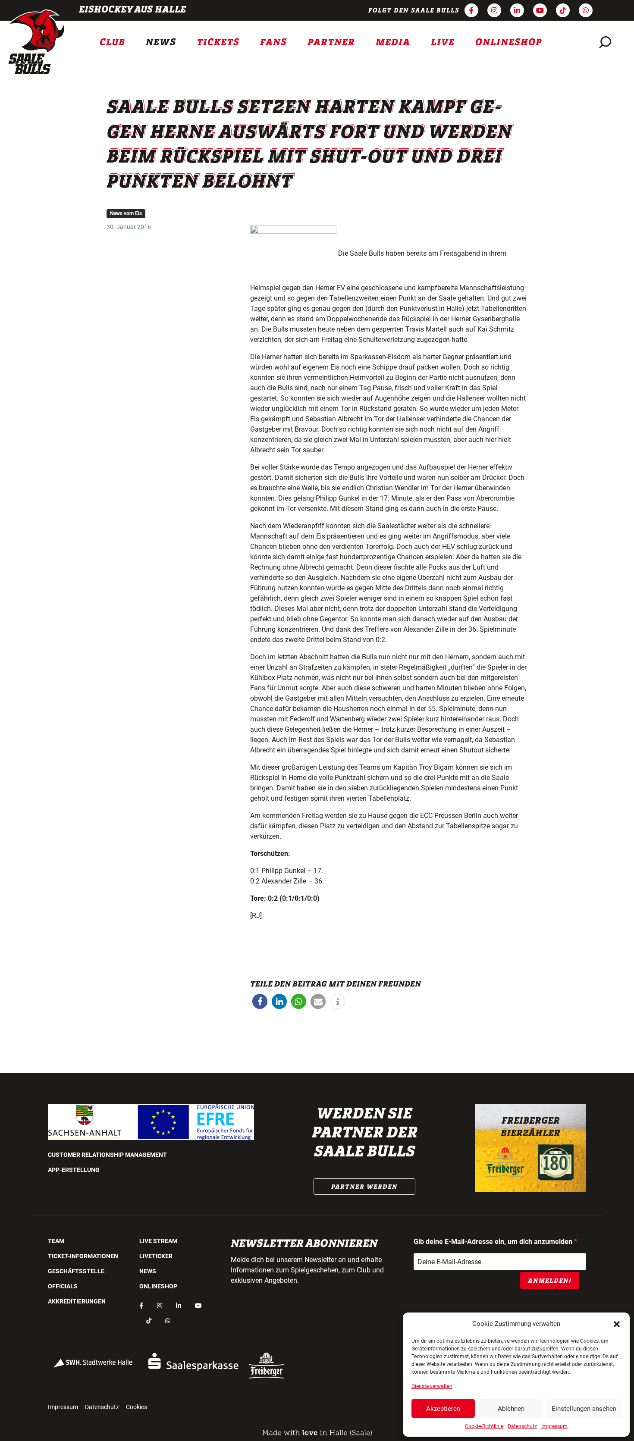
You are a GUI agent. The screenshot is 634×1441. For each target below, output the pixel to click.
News (161, 42)
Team (56, 1240)
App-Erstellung (74, 1169)
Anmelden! (549, 1280)
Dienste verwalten (431, 1386)
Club (112, 42)
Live (443, 42)
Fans (273, 42)
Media (393, 42)
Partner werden (364, 1186)
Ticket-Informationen (83, 1256)
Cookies (136, 1406)
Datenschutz (522, 1426)
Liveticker (156, 1256)
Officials (63, 1286)
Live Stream (158, 1240)
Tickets (218, 42)
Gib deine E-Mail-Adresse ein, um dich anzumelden (494, 1241)
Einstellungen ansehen (584, 1409)
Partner (331, 42)
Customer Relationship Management (107, 1154)
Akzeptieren (443, 1409)
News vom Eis (126, 213)
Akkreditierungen (77, 1301)
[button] (616, 1323)
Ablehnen (511, 1409)
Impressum (554, 1426)
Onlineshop (508, 42)
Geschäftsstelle (76, 1271)
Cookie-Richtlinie (484, 1426)
